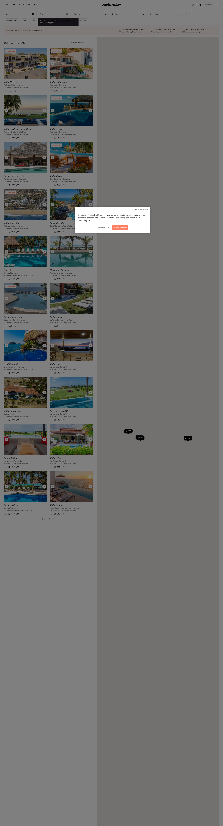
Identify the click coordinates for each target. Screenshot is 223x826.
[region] (112, 220)
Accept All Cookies (120, 227)
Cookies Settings (103, 227)
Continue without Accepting (140, 209)
